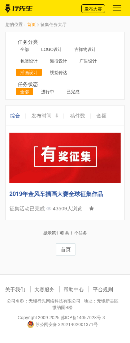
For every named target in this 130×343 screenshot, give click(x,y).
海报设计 (58, 60)
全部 (24, 49)
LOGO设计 (51, 49)
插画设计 (29, 72)
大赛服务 (44, 289)
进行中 (47, 91)
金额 (101, 115)
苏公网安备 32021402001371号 (66, 324)
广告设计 (88, 60)
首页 (31, 24)
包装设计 (29, 60)
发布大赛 (93, 8)
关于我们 (15, 289)
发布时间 (42, 115)
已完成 (72, 91)
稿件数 (77, 115)
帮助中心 (74, 289)
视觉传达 (58, 72)
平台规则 (103, 289)
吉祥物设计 (85, 49)
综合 (15, 115)
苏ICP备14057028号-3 (83, 317)
